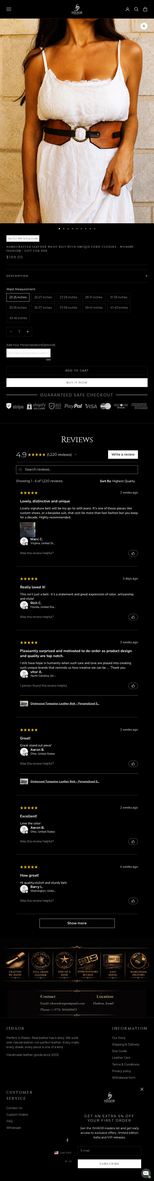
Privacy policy (121, 1071)
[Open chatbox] (146, 1173)
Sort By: (105, 481)
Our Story (119, 1038)
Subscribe (109, 1163)
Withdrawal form (123, 1077)
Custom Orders (17, 1114)
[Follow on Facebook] (67, 1140)
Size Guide (119, 1051)
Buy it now (77, 382)
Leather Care (121, 1057)
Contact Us (14, 1108)
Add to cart (77, 370)
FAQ (9, 1121)
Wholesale (13, 1128)
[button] (75, 454)
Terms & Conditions (125, 1064)
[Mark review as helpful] (133, 553)
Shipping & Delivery (125, 1044)
